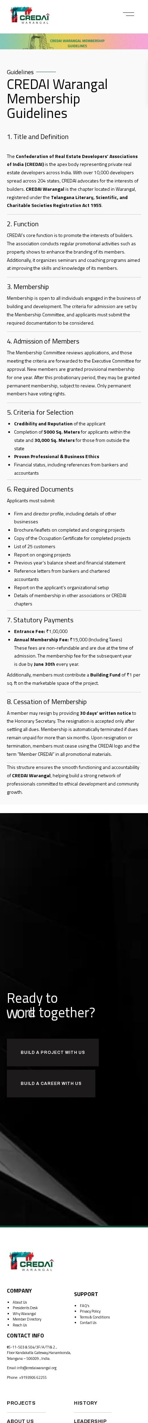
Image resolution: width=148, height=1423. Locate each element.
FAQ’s (84, 1305)
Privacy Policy (90, 1311)
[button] (128, 14)
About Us (20, 1302)
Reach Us (20, 1325)
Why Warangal (24, 1313)
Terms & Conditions (95, 1317)
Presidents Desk (25, 1308)
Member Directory (27, 1319)
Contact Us (88, 1322)
